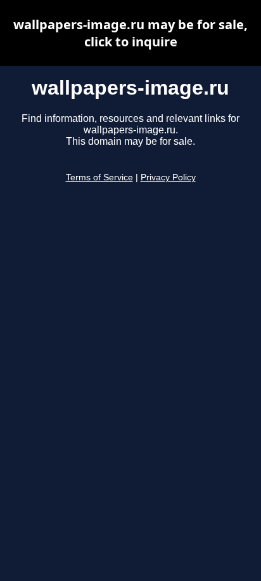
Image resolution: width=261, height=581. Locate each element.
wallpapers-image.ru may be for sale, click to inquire (130, 33)
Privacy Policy (168, 177)
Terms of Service (99, 177)
